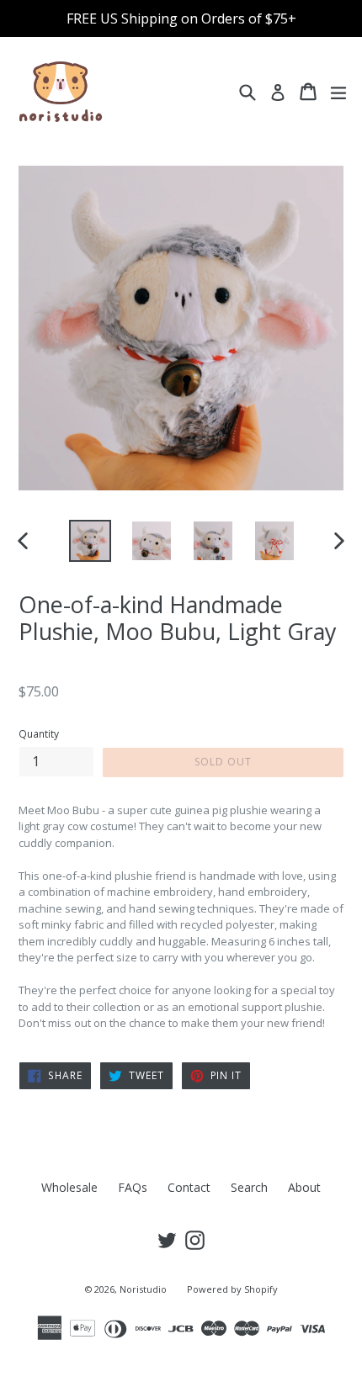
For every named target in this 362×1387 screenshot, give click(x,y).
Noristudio (143, 1289)
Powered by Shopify (232, 1289)
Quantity (39, 734)
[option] (89, 541)
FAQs (132, 1187)
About (304, 1187)
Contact (189, 1187)
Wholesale (69, 1187)
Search (249, 1187)
